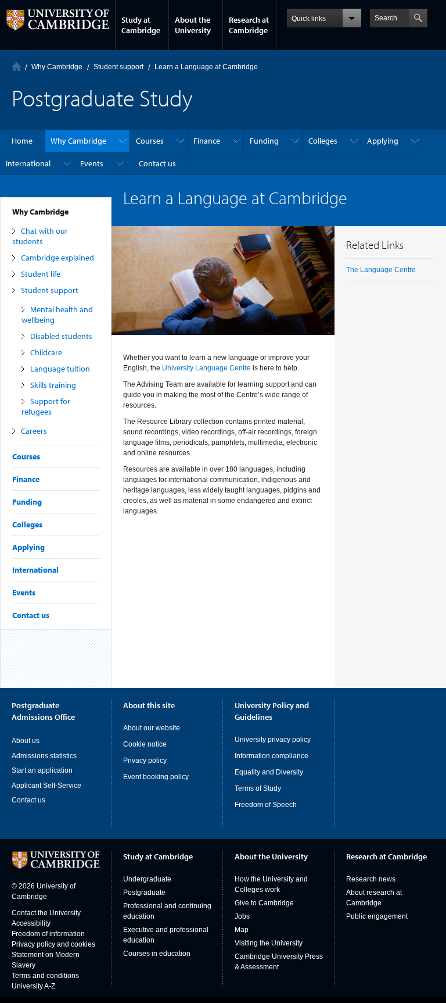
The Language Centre (381, 270)
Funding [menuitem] (264, 140)
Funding (27, 502)
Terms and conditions (45, 976)
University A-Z (33, 986)
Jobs (242, 916)
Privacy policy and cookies (53, 944)
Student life (40, 274)
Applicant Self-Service (46, 785)
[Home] (16, 67)
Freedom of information (48, 934)
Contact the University (46, 913)
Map (242, 930)
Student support (49, 290)
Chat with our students (40, 236)
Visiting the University (269, 943)
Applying (28, 547)
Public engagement (377, 916)
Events (23, 592)
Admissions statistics (44, 756)
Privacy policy (145, 760)
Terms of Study (258, 788)
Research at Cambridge (249, 25)
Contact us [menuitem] (157, 163)
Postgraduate (144, 892)
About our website (151, 728)
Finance (25, 479)
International (35, 570)
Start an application (42, 770)
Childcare (46, 352)
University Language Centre (206, 368)
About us (25, 741)
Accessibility (31, 923)
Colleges (27, 524)
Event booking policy (156, 777)
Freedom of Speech (266, 805)
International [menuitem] (28, 163)
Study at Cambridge (140, 25)
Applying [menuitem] (382, 140)
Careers (34, 431)
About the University (193, 25)
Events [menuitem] (91, 163)
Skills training (53, 385)
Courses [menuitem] (150, 140)
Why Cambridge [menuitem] (78, 140)
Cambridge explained (57, 257)
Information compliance (271, 756)
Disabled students (61, 336)
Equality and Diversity (269, 772)
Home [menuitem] (22, 140)
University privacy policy (273, 740)
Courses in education (156, 954)
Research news (370, 879)
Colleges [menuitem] (322, 140)
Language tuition (60, 368)
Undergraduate (147, 879)
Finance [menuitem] (206, 140)
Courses (26, 456)
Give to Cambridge (264, 903)
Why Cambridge (40, 211)
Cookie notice (145, 744)
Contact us (30, 615)
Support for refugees (45, 406)
